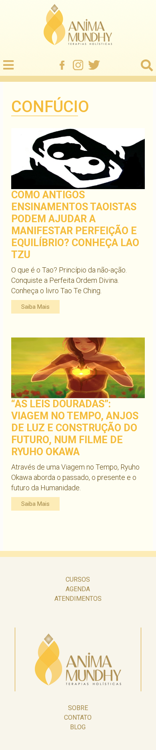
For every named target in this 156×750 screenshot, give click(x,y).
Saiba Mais (35, 306)
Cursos (78, 579)
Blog (78, 727)
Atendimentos (78, 598)
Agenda (78, 589)
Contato (78, 717)
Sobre (78, 708)
